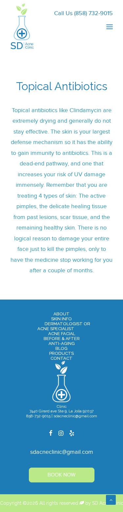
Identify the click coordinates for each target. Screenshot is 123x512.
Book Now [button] (61, 475)
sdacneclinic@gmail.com (61, 452)
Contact (61, 358)
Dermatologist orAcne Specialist (63, 326)
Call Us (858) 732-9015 (83, 13)
